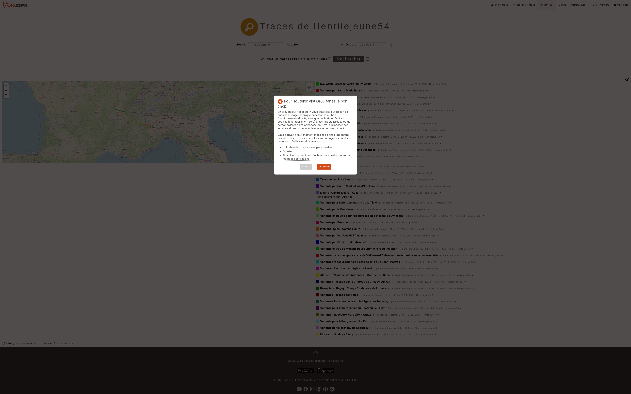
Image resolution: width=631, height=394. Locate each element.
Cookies (287, 151)
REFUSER (306, 166)
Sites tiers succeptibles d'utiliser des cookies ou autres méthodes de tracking (317, 157)
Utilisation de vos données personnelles (307, 147)
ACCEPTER (324, 166)
